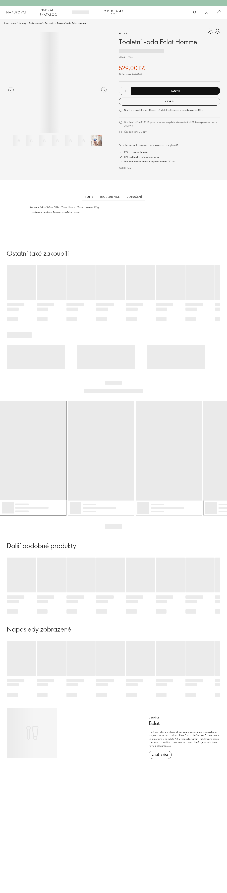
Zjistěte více (125, 167)
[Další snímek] (104, 89)
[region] (57, 82)
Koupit (175, 90)
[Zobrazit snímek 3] (44, 140)
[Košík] (219, 12)
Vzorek (169, 101)
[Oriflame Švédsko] (113, 12)
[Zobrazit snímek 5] (70, 140)
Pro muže (49, 23)
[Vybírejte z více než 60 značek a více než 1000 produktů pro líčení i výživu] (194, 12)
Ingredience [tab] (110, 197)
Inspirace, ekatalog (49, 12)
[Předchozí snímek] (11, 89)
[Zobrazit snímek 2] (31, 140)
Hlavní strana (9, 23)
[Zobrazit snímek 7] (96, 140)
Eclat (123, 33)
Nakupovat (16, 12)
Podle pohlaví (35, 23)
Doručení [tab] (134, 197)
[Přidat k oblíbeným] (217, 31)
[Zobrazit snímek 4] (57, 140)
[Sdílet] (210, 31)
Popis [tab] (89, 197)
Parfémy (22, 23)
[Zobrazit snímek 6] (83, 140)
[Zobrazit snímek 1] (18, 140)
